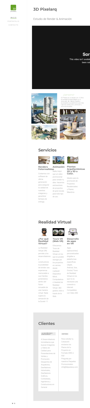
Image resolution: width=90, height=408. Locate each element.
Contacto (13, 25)
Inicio (13, 17)
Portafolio (13, 21)
